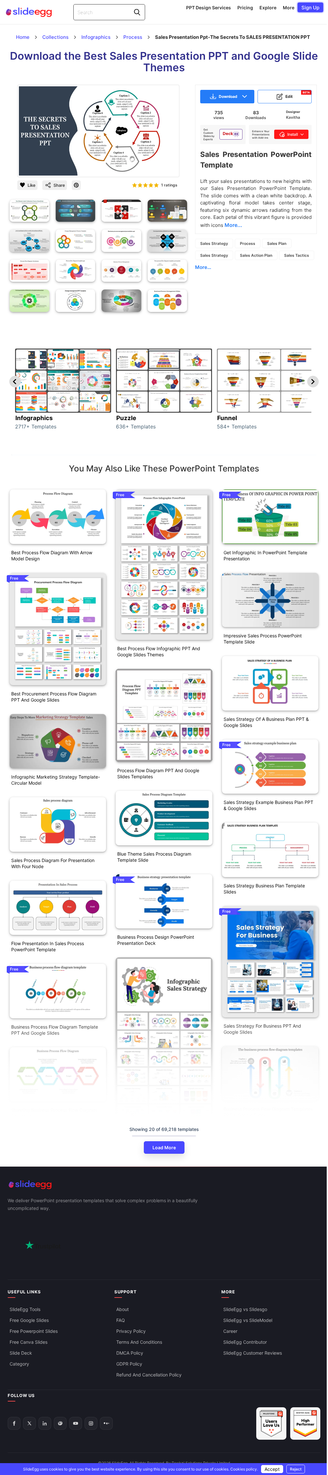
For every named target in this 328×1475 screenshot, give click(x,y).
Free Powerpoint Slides (34, 1330)
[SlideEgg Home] (164, 1185)
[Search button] (137, 12)
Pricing (245, 7)
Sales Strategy (214, 243)
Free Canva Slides (28, 1341)
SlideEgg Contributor (245, 1341)
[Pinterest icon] (76, 185)
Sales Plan (276, 243)
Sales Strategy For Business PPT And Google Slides (262, 1029)
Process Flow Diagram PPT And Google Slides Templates (158, 773)
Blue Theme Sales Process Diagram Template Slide (154, 857)
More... (203, 267)
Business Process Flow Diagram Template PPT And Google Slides (54, 1030)
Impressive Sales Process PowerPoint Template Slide (263, 638)
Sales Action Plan (256, 255)
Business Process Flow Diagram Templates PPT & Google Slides (268, 1112)
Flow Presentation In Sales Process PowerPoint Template (47, 946)
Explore (267, 7)
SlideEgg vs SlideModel (247, 1320)
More (288, 7)
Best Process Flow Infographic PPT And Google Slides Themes (158, 651)
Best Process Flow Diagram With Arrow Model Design (51, 555)
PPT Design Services (208, 7)
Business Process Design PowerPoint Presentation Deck (155, 940)
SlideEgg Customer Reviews (252, 1352)
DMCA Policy (129, 1352)
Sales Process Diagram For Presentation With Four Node (52, 863)
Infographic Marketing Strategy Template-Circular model (55, 780)
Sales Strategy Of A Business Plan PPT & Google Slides (266, 722)
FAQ (120, 1320)
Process (247, 243)
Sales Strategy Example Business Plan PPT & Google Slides (268, 805)
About (122, 1309)
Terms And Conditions (139, 1341)
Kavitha (293, 117)
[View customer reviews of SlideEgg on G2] (305, 1423)
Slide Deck (21, 1352)
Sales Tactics (296, 255)
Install (292, 134)
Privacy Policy (131, 1330)
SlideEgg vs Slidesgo (245, 1309)
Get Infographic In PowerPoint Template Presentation (265, 555)
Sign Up (310, 7)
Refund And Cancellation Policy (149, 1374)
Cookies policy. (244, 1469)
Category (19, 1363)
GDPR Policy (129, 1363)
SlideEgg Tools (25, 1309)
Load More (164, 1147)
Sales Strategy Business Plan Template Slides (264, 888)
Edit (297, 95)
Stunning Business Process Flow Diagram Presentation (54, 1113)
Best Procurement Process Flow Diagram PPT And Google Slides (53, 697)
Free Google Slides (29, 1320)
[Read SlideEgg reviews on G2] (271, 1423)
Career (230, 1330)
